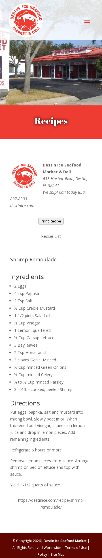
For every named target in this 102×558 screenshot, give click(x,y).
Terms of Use (76, 547)
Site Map (58, 554)
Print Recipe (51, 221)
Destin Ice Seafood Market (65, 540)
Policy (42, 554)
